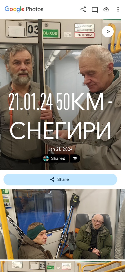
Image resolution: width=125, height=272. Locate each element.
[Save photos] (106, 9)
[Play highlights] (108, 32)
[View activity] (95, 9)
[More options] (118, 9)
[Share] (83, 9)
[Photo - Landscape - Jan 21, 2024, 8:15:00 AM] (62, 224)
